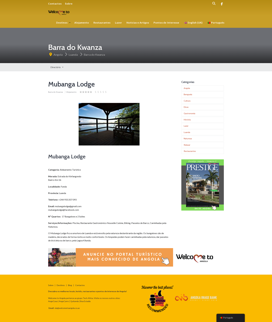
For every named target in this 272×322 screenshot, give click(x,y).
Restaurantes (102, 22)
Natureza (188, 138)
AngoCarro (64, 301)
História (187, 119)
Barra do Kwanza (94, 54)
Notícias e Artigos (138, 22)
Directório (55, 67)
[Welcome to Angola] (59, 12)
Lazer (118, 22)
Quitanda (74, 301)
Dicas (186, 107)
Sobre (69, 3)
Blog (70, 285)
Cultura (187, 101)
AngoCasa (52, 301)
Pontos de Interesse (166, 22)
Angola (58, 54)
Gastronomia (189, 113)
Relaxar (187, 145)
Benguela (188, 94)
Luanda (73, 54)
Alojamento (81, 22)
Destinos (62, 22)
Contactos (55, 3)
